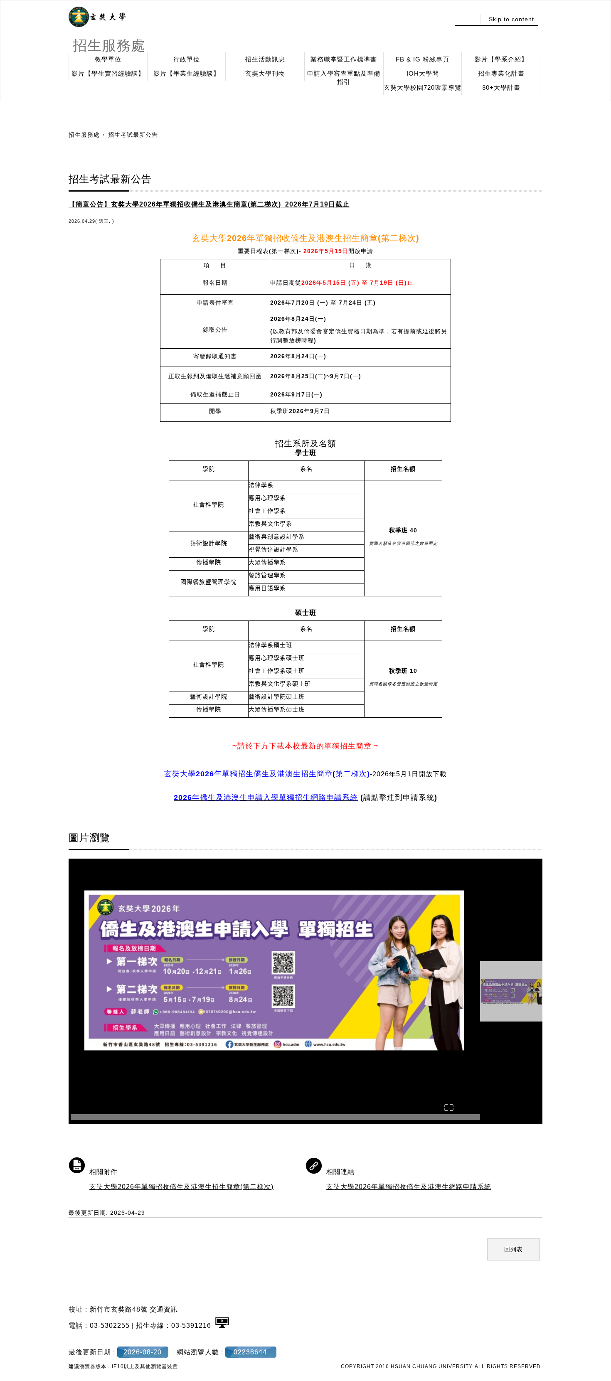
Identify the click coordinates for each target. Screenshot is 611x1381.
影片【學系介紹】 (501, 59)
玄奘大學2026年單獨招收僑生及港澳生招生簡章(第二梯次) (181, 1186)
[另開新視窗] (97, 17)
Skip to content (511, 19)
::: (466, 19)
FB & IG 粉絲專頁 (422, 59)
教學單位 (108, 59)
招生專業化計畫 (501, 73)
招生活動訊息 (265, 59)
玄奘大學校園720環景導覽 (422, 87)
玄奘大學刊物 (265, 73)
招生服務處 (84, 134)
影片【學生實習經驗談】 (108, 73)
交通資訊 (164, 1309)
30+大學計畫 (501, 87)
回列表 (513, 1249)
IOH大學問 (423, 73)
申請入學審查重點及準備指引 (343, 77)
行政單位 (186, 59)
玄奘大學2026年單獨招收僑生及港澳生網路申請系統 (408, 1186)
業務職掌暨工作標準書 (343, 59)
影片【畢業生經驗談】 (186, 73)
